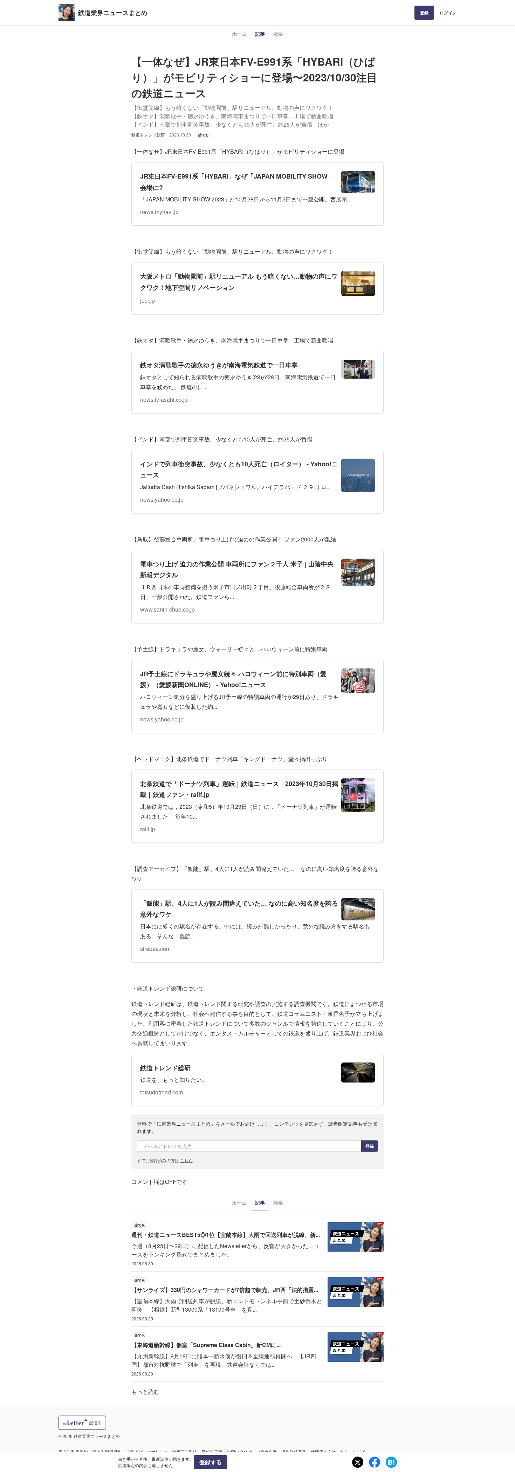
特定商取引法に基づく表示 (197, 1451)
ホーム (239, 33)
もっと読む (145, 1391)
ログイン (448, 13)
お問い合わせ (239, 1451)
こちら (186, 1160)
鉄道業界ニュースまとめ (112, 12)
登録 (424, 12)
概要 (278, 33)
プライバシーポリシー (147, 1451)
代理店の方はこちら (330, 1451)
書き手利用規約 (73, 1451)
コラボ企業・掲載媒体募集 (281, 1451)
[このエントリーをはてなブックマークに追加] (391, 1462)
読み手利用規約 (107, 1451)
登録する (210, 1462)
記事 (260, 33)
